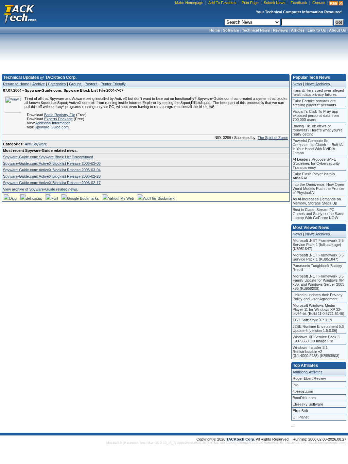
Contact (318, 3)
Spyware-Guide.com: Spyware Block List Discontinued (48, 157)
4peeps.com (303, 391)
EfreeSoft (300, 411)
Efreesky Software (308, 404)
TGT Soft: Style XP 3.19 (312, 320)
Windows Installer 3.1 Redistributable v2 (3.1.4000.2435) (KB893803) (316, 351)
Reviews (280, 30)
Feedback (299, 3)
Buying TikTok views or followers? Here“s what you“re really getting (318, 130)
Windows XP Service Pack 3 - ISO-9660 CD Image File (317, 339)
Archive (38, 84)
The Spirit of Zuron (273, 138)
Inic (295, 385)
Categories (57, 84)
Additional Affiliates (308, 372)
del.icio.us (34, 198)
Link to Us (317, 30)
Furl (54, 198)
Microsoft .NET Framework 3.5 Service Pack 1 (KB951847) (318, 257)
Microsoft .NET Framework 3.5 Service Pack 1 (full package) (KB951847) (318, 244)
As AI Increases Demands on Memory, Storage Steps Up (317, 201)
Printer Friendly (113, 84)
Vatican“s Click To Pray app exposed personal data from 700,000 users (316, 115)
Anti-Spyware (36, 144)
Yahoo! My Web (121, 198)
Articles (297, 30)
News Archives (317, 84)
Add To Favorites (222, 3)
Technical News (256, 30)
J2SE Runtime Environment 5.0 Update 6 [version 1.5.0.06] (318, 328)
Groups (75, 84)
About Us (337, 30)
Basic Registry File (59, 115)
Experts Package (58, 119)
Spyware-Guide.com (52, 127)
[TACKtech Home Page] (20, 13)
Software (231, 30)
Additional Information (52, 123)
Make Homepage (189, 3)
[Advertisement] (174, 51)
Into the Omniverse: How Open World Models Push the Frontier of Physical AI (319, 188)
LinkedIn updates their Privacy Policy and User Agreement (318, 297)
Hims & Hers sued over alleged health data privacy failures (318, 92)
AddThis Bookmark (159, 198)
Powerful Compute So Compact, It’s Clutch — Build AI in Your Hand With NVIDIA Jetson (318, 147)
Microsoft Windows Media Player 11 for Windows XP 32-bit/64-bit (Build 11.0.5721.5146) (318, 309)
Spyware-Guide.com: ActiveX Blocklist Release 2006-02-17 (52, 183)
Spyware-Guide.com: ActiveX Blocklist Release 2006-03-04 (52, 170)
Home (214, 30)
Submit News (274, 3)
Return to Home (16, 84)
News (297, 84)
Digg (13, 198)
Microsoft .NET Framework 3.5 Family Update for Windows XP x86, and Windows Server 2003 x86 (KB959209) (318, 282)
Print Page (250, 3)
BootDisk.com (304, 398)
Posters (91, 84)
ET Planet (301, 417)
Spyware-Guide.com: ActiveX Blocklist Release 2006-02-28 (52, 176)
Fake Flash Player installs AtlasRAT (314, 176)
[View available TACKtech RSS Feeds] (336, 3)
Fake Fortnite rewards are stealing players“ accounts (314, 103)
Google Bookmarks (83, 198)
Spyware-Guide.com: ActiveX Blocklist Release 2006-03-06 (52, 163)
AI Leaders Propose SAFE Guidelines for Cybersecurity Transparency (316, 163)
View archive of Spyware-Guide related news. (40, 189)
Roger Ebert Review (309, 378)
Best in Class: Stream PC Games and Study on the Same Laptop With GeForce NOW (318, 214)
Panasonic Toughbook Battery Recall (317, 268)
